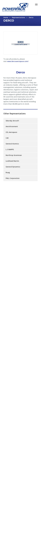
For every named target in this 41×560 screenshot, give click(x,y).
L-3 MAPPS (10, 149)
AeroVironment (12, 126)
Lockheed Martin (12, 161)
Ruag (8, 172)
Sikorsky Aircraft (12, 121)
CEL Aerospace (11, 132)
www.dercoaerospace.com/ (17, 61)
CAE (7, 138)
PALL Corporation (12, 178)
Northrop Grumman (14, 155)
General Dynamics (13, 167)
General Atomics (12, 144)
